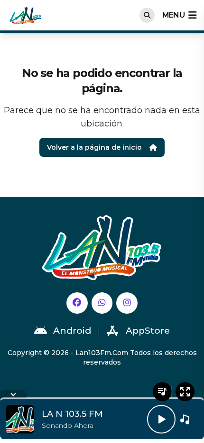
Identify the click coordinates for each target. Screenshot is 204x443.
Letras (162, 391)
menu (173, 14)
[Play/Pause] (161, 419)
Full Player (185, 391)
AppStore (148, 330)
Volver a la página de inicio (94, 147)
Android (72, 330)
